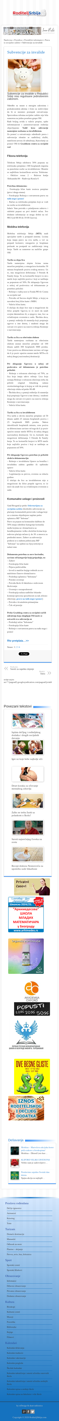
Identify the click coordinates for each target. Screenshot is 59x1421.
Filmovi (10, 1337)
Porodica (18, 40)
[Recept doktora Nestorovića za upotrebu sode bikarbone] (28, 861)
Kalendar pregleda (15, 1363)
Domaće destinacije (15, 1234)
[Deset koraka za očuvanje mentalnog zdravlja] (28, 781)
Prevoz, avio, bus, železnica (19, 1254)
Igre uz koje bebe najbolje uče (27, 759)
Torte (9, 1223)
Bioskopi (11, 1307)
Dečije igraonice (14, 1208)
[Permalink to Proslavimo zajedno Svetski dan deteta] (14, 1179)
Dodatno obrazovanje (16, 1296)
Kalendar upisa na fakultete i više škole (24, 1394)
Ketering (11, 1218)
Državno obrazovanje (16, 1286)
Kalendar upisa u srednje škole (20, 1389)
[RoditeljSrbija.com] (29, 15)
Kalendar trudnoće (15, 1353)
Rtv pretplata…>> (18, 640)
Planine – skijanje (15, 1249)
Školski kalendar (14, 1368)
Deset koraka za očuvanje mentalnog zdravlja (25, 787)
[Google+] (24, 1412)
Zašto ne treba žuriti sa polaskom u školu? (23, 814)
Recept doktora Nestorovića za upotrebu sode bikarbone (27, 867)
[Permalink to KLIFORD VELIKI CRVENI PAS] (14, 1167)
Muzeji (10, 1317)
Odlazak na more (14, 1244)
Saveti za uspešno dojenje (22, 668)
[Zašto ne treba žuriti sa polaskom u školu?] (28, 807)
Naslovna (8, 40)
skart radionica (36, 1405)
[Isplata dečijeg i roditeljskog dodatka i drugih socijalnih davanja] (28, 727)
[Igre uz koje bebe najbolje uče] (28, 754)
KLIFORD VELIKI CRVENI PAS (35, 1160)
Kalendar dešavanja (15, 1348)
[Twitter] (32, 1412)
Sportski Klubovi (14, 1270)
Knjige (10, 1332)
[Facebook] (28, 1412)
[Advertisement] (31, 692)
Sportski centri (13, 1265)
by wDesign (21, 1405)
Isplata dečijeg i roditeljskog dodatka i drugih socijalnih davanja (26, 735)
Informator (11, 1281)
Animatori (11, 1213)
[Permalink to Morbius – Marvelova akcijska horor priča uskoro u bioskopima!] (14, 1154)
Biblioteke (11, 1327)
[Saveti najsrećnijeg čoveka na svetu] (28, 834)
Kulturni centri (13, 1312)
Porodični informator (33, 40)
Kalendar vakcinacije (16, 1358)
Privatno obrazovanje (16, 1291)
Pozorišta (11, 1322)
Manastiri (11, 1239)
